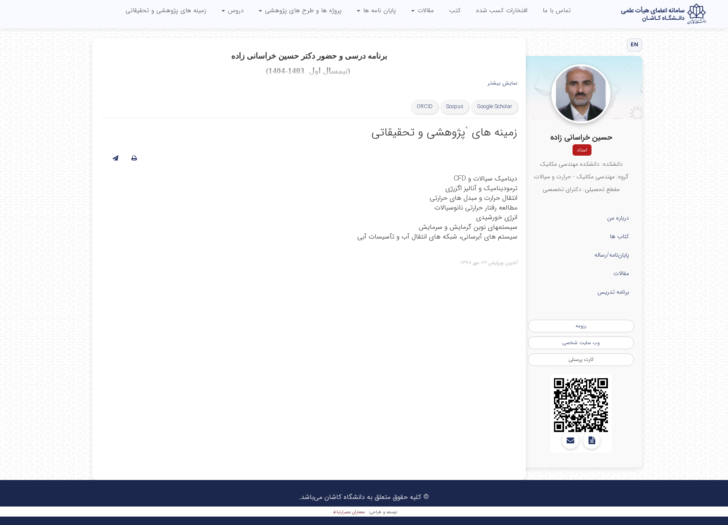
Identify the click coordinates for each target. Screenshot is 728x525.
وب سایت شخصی (581, 343)
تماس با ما (557, 10)
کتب (455, 10)
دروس (235, 10)
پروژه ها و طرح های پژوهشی (302, 10)
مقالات (424, 10)
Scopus (454, 106)
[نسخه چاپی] (134, 158)
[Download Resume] (591, 440)
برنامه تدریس (613, 292)
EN (635, 44)
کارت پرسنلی (581, 359)
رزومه (580, 326)
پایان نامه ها (378, 10)
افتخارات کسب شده (501, 10)
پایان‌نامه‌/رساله (611, 255)
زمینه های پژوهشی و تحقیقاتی (166, 10)
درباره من (618, 218)
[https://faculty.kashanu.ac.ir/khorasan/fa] (581, 405)
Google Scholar (494, 106)
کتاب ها (619, 236)
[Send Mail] (570, 440)
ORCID (425, 106)
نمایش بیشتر (502, 84)
